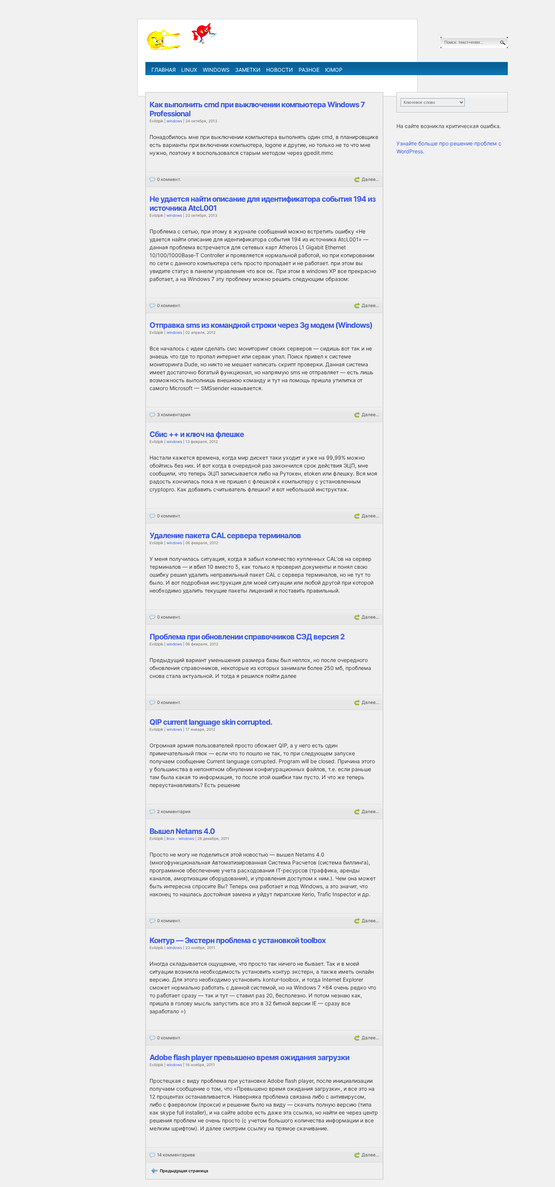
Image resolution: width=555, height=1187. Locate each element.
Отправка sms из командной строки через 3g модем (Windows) (261, 325)
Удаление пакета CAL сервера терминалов (225, 535)
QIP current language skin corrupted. (211, 722)
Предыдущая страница (184, 1170)
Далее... (370, 179)
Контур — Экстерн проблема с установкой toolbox (237, 940)
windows (216, 69)
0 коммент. (169, 179)
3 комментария (174, 414)
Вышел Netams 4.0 (182, 831)
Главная (163, 69)
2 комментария (174, 811)
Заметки (248, 69)
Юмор (333, 69)
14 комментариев (176, 1155)
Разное (309, 69)
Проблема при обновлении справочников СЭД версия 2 (247, 636)
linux (189, 69)
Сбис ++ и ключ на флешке (197, 434)
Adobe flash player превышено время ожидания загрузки (249, 1057)
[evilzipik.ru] (183, 48)
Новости (279, 69)
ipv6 (310, 80)
